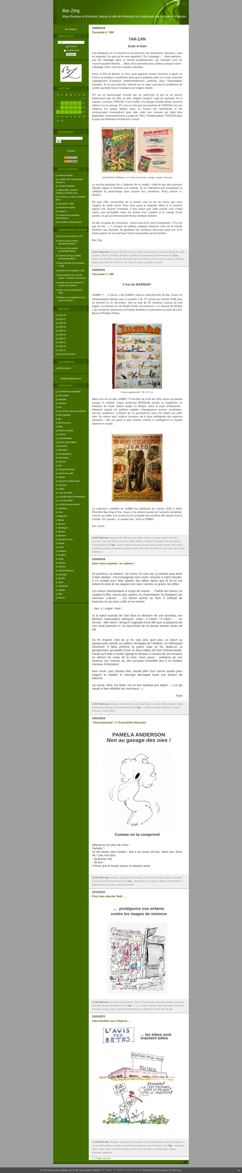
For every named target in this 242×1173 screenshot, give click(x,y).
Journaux (62, 485)
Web (60, 594)
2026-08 (62, 315)
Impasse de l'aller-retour (69, 481)
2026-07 (62, 319)
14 (80, 107)
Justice (61, 489)
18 (67, 112)
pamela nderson (174, 881)
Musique (62, 535)
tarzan (95, 259)
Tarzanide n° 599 (103, 32)
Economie (62, 446)
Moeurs (61, 524)
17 (62, 112)
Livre (60, 512)
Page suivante (103, 1158)
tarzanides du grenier (121, 548)
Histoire (61, 477)
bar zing (128, 262)
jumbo (120, 545)
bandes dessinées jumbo (136, 545)
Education (62, 450)
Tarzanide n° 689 (66, 204)
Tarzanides (63, 586)
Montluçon (63, 528)
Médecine (62, 516)
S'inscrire (73, 46)
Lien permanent (145, 255)
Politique (62, 551)
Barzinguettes (64, 415)
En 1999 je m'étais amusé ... (70, 222)
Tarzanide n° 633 (76, 271)
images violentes (149, 1006)
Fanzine (62, 462)
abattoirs (166, 707)
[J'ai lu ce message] (238, 1170)
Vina (60, 236)
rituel (107, 1149)
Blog (60, 426)
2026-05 (62, 327)
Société (61, 578)
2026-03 (62, 335)
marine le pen (157, 259)
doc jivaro (138, 262)
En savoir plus (175, 1170)
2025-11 (62, 350)
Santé (61, 559)
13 (75, 107)
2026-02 (62, 338)
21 (80, 112)
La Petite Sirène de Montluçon (71, 497)
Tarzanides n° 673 (74, 236)
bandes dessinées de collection (147, 548)
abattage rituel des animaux (136, 259)
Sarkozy (62, 563)
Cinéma (61, 434)
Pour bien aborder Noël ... (109, 896)
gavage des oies (141, 881)
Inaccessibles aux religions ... (111, 1020)
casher (133, 1149)
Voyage (61, 590)
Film (60, 465)
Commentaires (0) (162, 255)
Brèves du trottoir (65, 430)
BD (59, 419)
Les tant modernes (66, 186)
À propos (71, 151)
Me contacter (71, 29)
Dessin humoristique (67, 442)
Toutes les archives (66, 354)
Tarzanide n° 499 (103, 274)
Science (62, 567)
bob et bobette (106, 259)
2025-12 (62, 346)
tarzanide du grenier (153, 262)
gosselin (118, 259)
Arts (60, 407)
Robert (61, 297)
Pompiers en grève (66, 207)
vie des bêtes (108, 711)
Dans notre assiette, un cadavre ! (113, 563)
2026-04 (62, 331)
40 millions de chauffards (69, 391)
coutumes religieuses (102, 1152)
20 (75, 112)
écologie (110, 885)
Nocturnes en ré (65, 539)
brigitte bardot (98, 885)
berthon (61, 271)
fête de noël (167, 1009)
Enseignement (64, 454)
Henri (60, 290)
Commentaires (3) (116, 881)
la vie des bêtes (145, 1149)
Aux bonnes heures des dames (72, 411)
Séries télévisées (66, 570)
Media (61, 520)
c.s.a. (136, 1006)
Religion (62, 555)
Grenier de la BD (65, 473)
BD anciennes (64, 368)
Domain (61, 256)
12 (71, 107)
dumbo (167, 545)
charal (101, 1149)
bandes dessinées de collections (107, 262)
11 (67, 107)
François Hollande (66, 469)
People (61, 543)
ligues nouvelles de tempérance (125, 1009)
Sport (60, 582)
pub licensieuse (165, 1006)
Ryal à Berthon (65, 263)
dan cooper (177, 545)
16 (58, 112)
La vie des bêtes (65, 500)
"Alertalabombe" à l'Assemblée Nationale (119, 722)
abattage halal (161, 1149)
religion (172, 1149)
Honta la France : (66, 175)
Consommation (65, 438)
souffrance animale (174, 259)
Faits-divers (63, 458)
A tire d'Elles (63, 395)
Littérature (62, 508)
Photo (61, 547)
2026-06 (62, 323)
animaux (62, 403)
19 (71, 112)
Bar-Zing (71, 10)
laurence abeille (158, 881)
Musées (61, 531)
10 (62, 107)
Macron (61, 598)
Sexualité (62, 574)
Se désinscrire (72, 50)
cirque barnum (156, 545)
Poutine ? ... (63, 211)
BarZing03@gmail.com (71, 378)
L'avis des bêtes (65, 493)
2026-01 (62, 342)
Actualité (62, 399)
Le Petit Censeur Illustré (69, 504)
